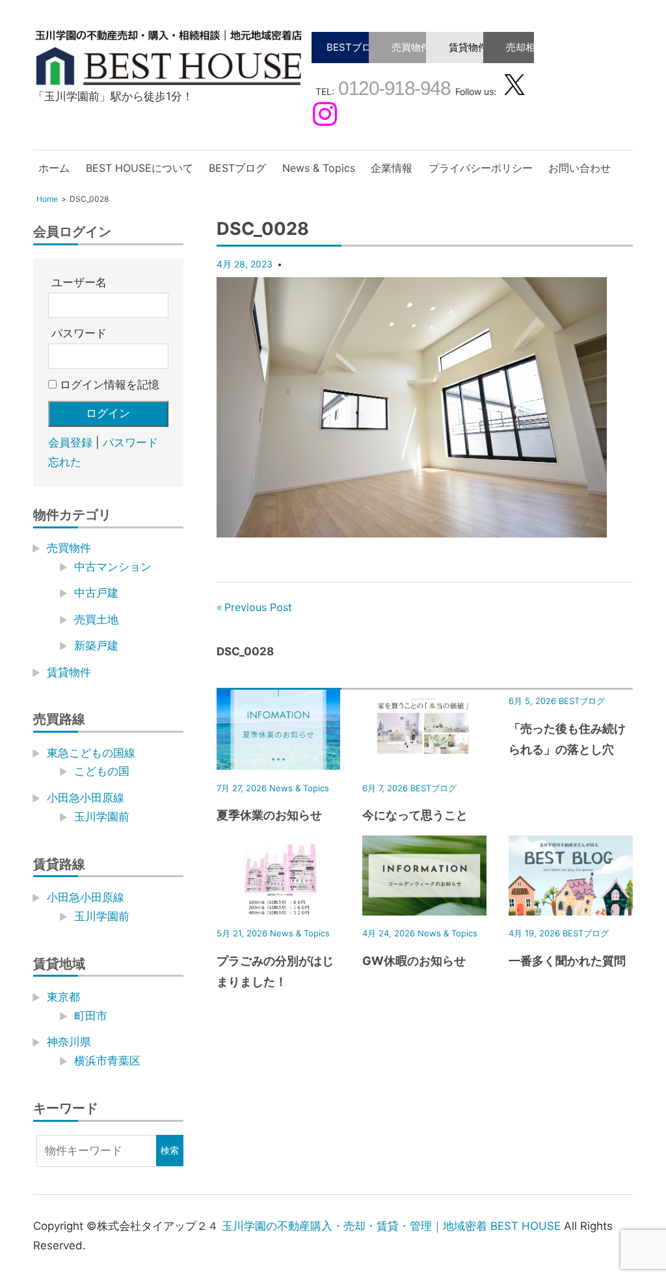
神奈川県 (69, 1041)
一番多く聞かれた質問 (567, 961)
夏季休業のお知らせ (269, 815)
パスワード (79, 333)
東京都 (63, 996)
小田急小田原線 (85, 797)
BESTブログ (353, 47)
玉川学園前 (101, 816)
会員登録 (70, 442)
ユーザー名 (79, 282)
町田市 (90, 1015)
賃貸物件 (468, 47)
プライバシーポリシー (481, 167)
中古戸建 (96, 592)
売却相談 (525, 47)
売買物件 (411, 47)
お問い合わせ (579, 167)
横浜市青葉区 (107, 1060)
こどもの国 (101, 771)
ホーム (54, 167)
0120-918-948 (392, 88)
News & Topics (318, 167)
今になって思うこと (415, 815)
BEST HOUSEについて (139, 167)
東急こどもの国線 (91, 752)
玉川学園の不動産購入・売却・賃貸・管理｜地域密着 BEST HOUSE (391, 1225)
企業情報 (391, 167)
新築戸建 (96, 645)
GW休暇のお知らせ (414, 961)
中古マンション (113, 566)
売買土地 (96, 619)
